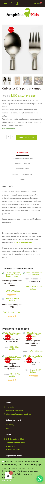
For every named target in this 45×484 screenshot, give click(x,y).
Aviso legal (10, 446)
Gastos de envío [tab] (23, 169)
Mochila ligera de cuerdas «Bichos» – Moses (33, 343)
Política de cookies (13, 450)
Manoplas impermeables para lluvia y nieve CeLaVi (12, 366)
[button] (5, 3)
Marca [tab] (22, 179)
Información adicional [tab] (22, 158)
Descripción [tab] (22, 152)
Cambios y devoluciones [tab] (22, 174)
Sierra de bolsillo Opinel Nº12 (11, 305)
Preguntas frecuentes (14, 410)
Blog (8, 428)
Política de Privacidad (15, 439)
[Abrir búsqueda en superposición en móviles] (11, 3)
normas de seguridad (23, 242)
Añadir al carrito (27, 137)
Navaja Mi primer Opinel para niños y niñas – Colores (12, 283)
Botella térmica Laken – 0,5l (33, 363)
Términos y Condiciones (15, 442)
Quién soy (10, 425)
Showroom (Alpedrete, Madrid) (18, 414)
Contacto (10, 407)
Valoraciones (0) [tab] (22, 163)
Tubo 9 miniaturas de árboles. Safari (12, 340)
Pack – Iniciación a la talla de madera (33, 280)
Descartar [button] (7, 480)
